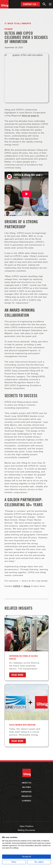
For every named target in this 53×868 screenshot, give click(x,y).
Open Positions (26, 826)
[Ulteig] (4, 4)
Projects (27, 796)
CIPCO (16, 586)
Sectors (26, 787)
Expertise (26, 792)
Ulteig (27, 586)
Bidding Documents (26, 830)
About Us (26, 783)
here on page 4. (30, 115)
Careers (26, 801)
